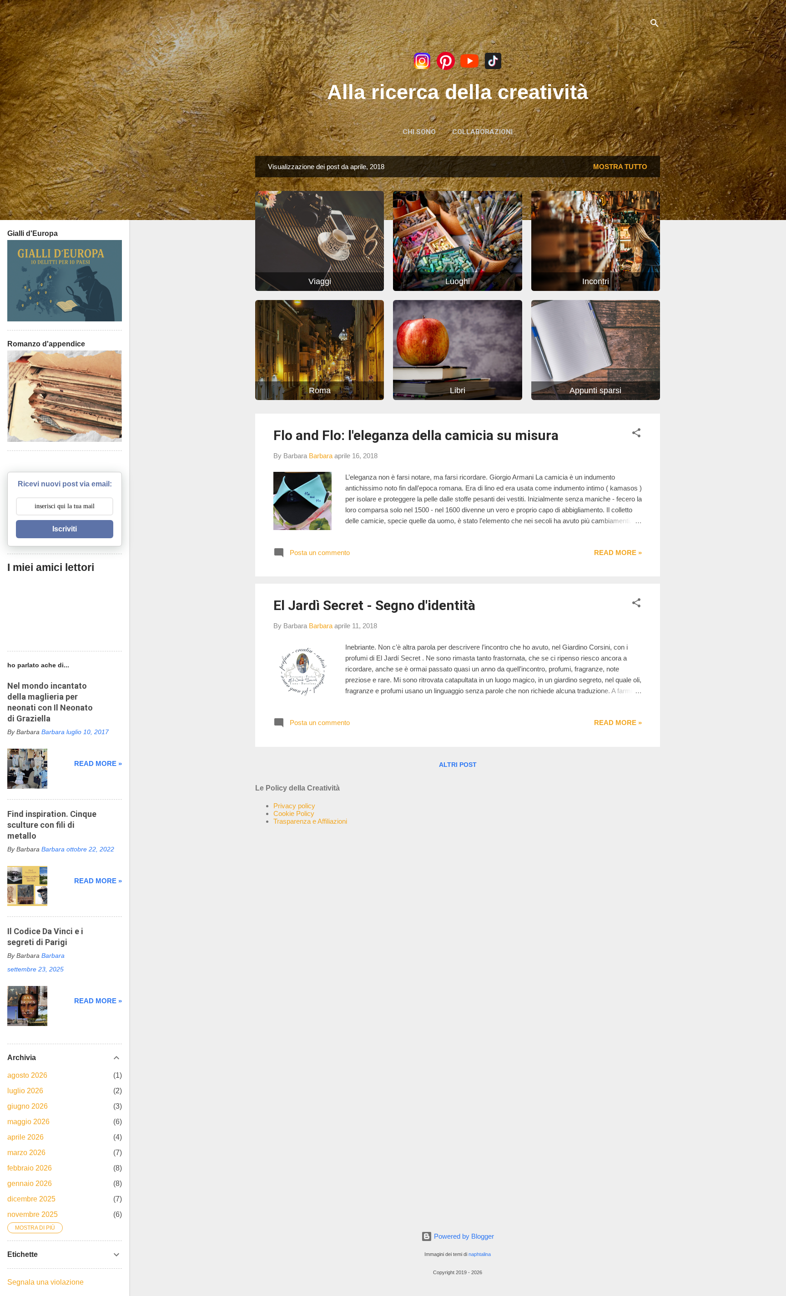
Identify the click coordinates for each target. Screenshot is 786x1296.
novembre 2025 (32, 1214)
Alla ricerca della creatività (457, 92)
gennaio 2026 (29, 1183)
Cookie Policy (293, 813)
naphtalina (480, 1254)
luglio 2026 (25, 1091)
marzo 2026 (26, 1152)
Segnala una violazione (45, 1282)
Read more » (618, 552)
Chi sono (419, 132)
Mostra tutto (620, 166)
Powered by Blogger (463, 1236)
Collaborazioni (482, 132)
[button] (636, 434)
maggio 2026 (28, 1122)
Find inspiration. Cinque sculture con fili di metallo (51, 825)
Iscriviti (64, 529)
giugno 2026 (27, 1106)
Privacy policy (294, 806)
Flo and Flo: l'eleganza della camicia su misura (416, 435)
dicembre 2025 (31, 1199)
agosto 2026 (27, 1075)
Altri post (458, 764)
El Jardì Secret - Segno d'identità (374, 605)
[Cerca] (654, 25)
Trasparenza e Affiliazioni (310, 821)
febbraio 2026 (29, 1168)
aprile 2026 (25, 1137)
